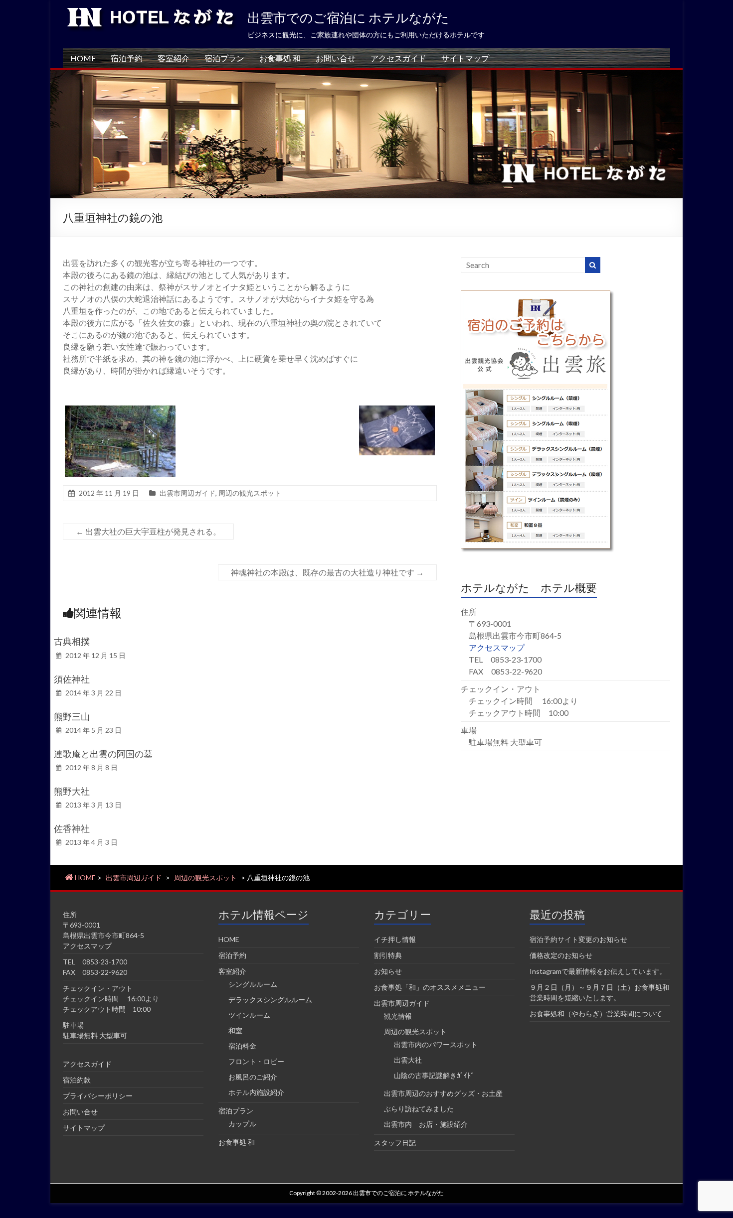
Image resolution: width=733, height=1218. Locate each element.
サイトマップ (465, 58)
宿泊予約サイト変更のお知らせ (578, 939)
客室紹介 (173, 58)
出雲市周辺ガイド (187, 493)
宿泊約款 (77, 1080)
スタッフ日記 (395, 1142)
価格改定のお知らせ (561, 955)
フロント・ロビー (256, 1061)
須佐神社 (72, 679)
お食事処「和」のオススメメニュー (430, 987)
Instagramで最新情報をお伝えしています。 (598, 971)
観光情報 (398, 1016)
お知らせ (388, 971)
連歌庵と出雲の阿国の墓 (103, 753)
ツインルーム (249, 1015)
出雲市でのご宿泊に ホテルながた (348, 17)
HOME (83, 58)
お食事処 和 (280, 58)
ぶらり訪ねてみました (419, 1108)
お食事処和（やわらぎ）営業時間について (596, 1013)
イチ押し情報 (395, 939)
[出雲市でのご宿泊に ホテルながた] (366, 74)
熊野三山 (72, 716)
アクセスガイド (398, 58)
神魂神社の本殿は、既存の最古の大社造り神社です (327, 572)
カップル (242, 1123)
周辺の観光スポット (249, 493)
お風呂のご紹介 (252, 1077)
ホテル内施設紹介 (256, 1092)
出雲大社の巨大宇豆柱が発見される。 (148, 531)
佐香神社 (72, 828)
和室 (235, 1030)
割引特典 (388, 955)
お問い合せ (336, 58)
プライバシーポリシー (98, 1095)
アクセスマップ (497, 647)
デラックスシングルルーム (270, 999)
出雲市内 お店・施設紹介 (426, 1124)
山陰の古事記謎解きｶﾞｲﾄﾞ (434, 1075)
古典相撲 (72, 641)
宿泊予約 (127, 58)
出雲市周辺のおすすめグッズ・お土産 (443, 1093)
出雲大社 (408, 1060)
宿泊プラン (224, 58)
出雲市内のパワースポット (436, 1044)
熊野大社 (72, 791)
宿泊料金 (242, 1046)
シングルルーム (252, 984)
